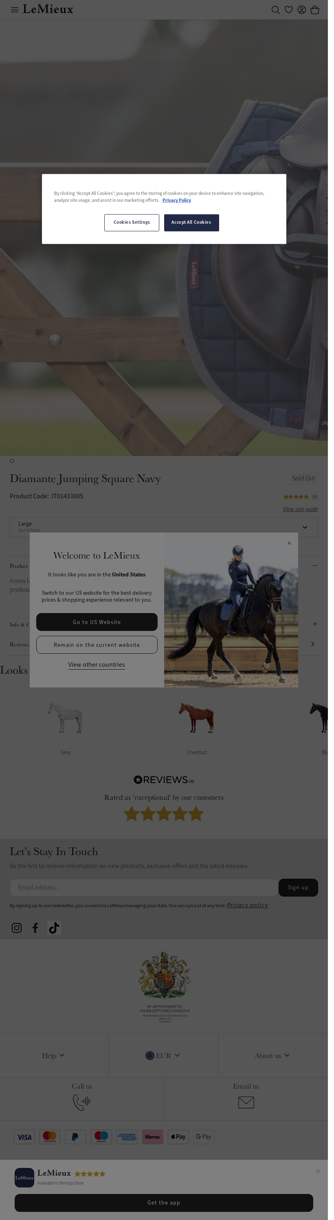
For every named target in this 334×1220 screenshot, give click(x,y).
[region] (164, 209)
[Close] (318, 1172)
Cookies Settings (132, 222)
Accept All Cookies (191, 222)
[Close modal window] (289, 543)
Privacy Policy (177, 200)
